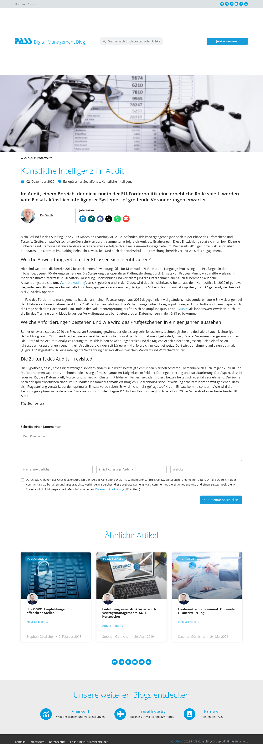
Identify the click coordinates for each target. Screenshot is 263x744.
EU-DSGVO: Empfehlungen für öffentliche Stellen (49, 611)
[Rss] (246, 4)
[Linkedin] (222, 4)
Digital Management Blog (59, 42)
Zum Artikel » (37, 622)
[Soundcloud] (241, 4)
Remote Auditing (73, 282)
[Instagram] (227, 4)
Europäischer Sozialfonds (81, 181)
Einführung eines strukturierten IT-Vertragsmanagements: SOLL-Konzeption (129, 613)
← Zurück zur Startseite (36, 158)
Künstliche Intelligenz (117, 181)
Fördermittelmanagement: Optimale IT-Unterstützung (206, 611)
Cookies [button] (176, 741)
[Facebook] (232, 4)
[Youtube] (236, 4)
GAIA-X (182, 309)
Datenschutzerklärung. (110, 489)
